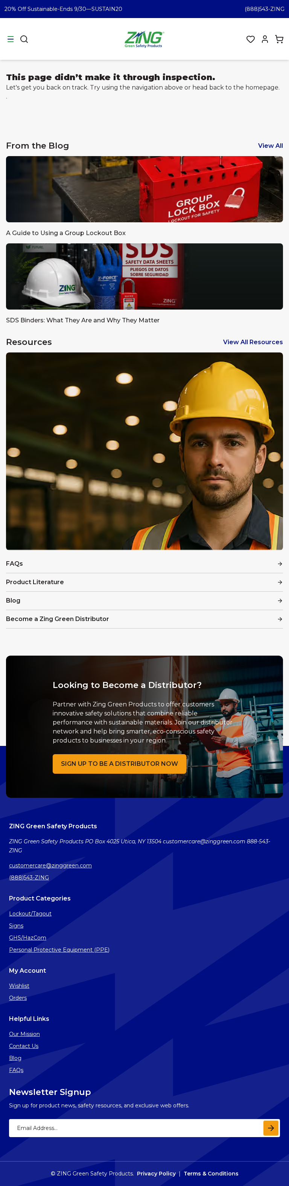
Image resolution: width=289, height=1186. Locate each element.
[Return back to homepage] (145, 39)
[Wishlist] (250, 39)
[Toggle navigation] (11, 39)
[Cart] (279, 39)
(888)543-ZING (264, 9)
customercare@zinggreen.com (50, 865)
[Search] (24, 39)
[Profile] (265, 39)
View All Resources (253, 342)
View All (270, 145)
